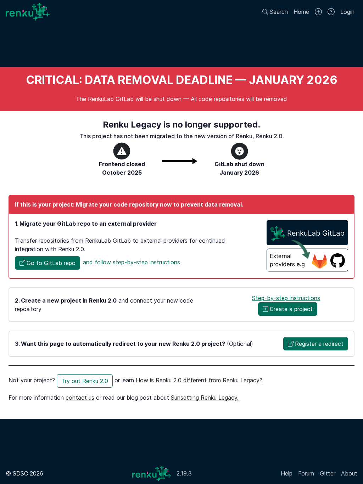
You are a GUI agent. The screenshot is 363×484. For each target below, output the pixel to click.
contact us (80, 397)
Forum (306, 473)
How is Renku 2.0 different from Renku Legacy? (199, 380)
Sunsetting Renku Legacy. (205, 397)
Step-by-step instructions (286, 298)
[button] (47, 263)
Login (347, 11)
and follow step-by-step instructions (131, 262)
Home (301, 11)
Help (286, 473)
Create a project (291, 309)
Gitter (327, 473)
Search (278, 11)
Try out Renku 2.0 (84, 380)
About (349, 473)
